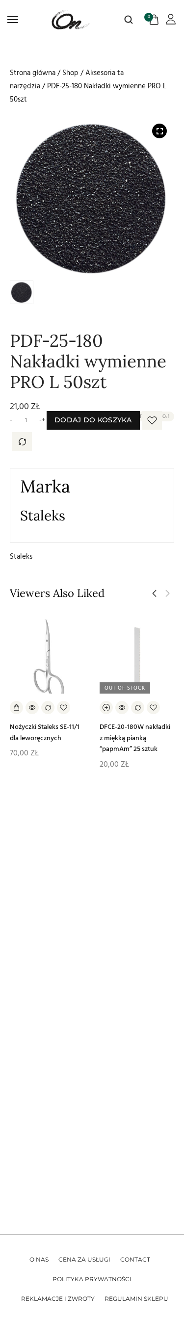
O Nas (39, 1259)
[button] (154, 593)
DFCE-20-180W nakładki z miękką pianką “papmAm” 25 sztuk (135, 738)
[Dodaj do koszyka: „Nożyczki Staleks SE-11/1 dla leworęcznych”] (16, 707)
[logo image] (71, 19)
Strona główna (32, 73)
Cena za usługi (84, 1259)
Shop (70, 73)
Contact (135, 1259)
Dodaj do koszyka (93, 419)
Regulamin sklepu (136, 1298)
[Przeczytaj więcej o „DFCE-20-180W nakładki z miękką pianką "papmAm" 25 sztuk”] (106, 707)
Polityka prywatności (92, 1279)
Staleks (21, 556)
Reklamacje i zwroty (58, 1298)
